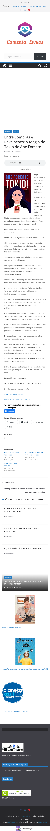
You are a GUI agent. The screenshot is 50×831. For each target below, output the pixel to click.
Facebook (7, 779)
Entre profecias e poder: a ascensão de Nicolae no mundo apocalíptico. (24, 490)
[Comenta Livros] (4, 65)
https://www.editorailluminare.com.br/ (17, 756)
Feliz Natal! (9, 482)
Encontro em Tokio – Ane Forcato (17, 399)
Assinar (40, 56)
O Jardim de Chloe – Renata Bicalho (23, 548)
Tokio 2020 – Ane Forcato (13, 394)
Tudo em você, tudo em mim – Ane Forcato (34, 453)
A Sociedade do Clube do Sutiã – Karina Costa (21, 530)
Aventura (8, 132)
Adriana (18, 152)
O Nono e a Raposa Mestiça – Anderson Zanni (20, 510)
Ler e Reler (12, 580)
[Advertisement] (25, 95)
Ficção (16, 132)
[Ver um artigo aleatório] (45, 65)
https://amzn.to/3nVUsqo (11, 628)
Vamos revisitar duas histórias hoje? (24, 584)
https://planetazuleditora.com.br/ (15, 711)
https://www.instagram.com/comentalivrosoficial (21, 770)
